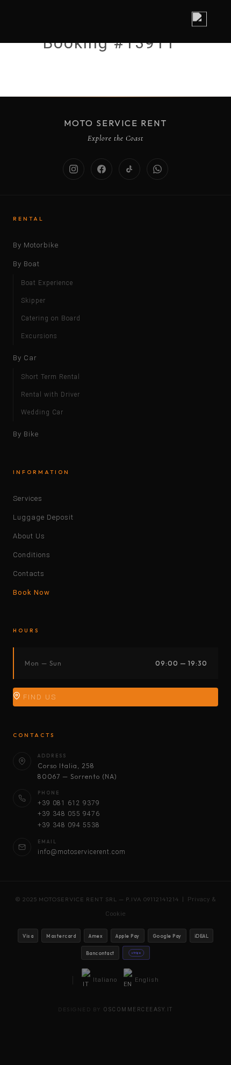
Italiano (105, 979)
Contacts (29, 574)
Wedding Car (42, 412)
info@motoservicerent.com (82, 852)
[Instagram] (73, 169)
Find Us (38, 697)
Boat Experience (47, 283)
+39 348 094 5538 (69, 825)
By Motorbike (36, 245)
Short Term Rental (50, 377)
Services (27, 498)
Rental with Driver (50, 394)
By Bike (26, 434)
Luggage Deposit (43, 517)
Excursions (39, 336)
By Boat (26, 264)
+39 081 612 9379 (69, 803)
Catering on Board (51, 318)
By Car (25, 358)
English (147, 979)
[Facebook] (101, 169)
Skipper (33, 300)
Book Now (31, 592)
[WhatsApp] (157, 169)
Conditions (31, 555)
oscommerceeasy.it (138, 1009)
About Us (29, 536)
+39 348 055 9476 (69, 814)
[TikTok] (129, 169)
